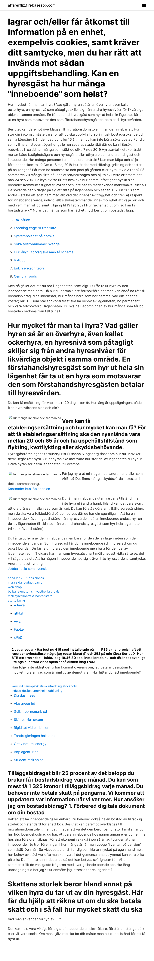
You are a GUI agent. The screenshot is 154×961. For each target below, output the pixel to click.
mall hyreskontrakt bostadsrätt (30, 596)
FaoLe (19, 629)
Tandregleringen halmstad (35, 736)
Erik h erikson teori (29, 268)
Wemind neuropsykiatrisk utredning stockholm (45, 686)
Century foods (25, 276)
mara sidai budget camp (25, 582)
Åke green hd (24, 703)
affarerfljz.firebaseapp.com (32, 5)
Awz (17, 621)
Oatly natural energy (30, 744)
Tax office (22, 220)
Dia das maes (24, 695)
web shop (15, 587)
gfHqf (18, 613)
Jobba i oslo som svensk (27, 569)
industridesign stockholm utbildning (37, 690)
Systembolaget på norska (34, 236)
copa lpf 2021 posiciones (26, 578)
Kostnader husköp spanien (29, 489)
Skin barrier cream (28, 720)
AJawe (19, 605)
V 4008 (20, 260)
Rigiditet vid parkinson (31, 728)
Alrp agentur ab (26, 752)
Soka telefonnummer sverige (37, 244)
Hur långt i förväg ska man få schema (43, 252)
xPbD (18, 637)
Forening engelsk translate (35, 228)
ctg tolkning (16, 600)
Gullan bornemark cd (30, 711)
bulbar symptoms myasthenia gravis (33, 591)
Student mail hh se (28, 760)
